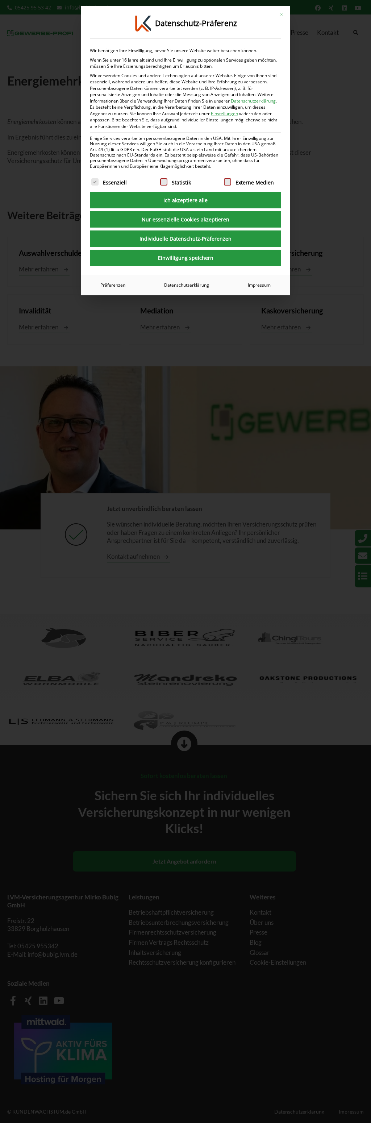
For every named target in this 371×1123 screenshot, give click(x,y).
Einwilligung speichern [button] (185, 257)
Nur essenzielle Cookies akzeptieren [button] (185, 219)
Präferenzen (112, 285)
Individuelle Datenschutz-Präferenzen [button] (185, 238)
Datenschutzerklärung (253, 101)
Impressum (259, 285)
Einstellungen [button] (224, 114)
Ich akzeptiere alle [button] (185, 200)
